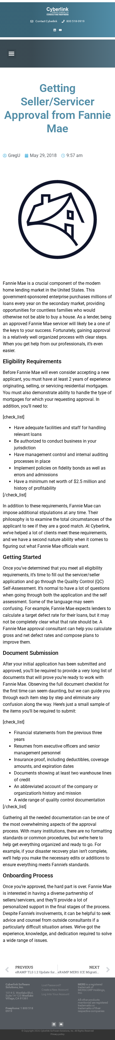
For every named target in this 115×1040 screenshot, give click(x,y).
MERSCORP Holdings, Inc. (91, 991)
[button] (11, 53)
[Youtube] (60, 30)
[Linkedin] (55, 30)
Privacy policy (57, 1034)
